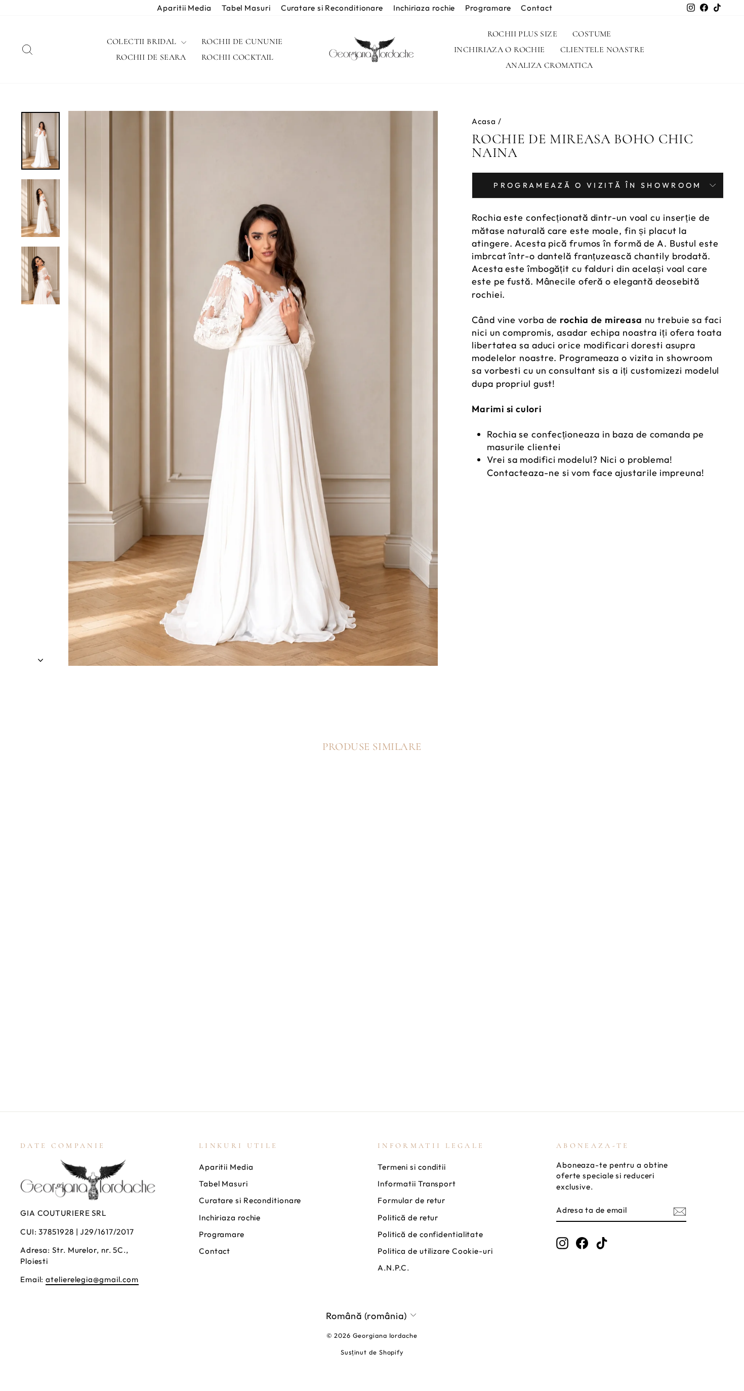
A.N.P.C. (393, 1268)
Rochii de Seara (151, 57)
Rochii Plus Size (522, 34)
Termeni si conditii (412, 1167)
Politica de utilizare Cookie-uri (435, 1251)
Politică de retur (408, 1217)
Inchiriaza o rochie (499, 50)
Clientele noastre (602, 50)
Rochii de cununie (242, 41)
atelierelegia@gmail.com (92, 1279)
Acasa (484, 121)
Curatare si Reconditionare (332, 8)
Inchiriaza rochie (424, 8)
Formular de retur (411, 1200)
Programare (488, 8)
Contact (536, 8)
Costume (591, 34)
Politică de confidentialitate (430, 1234)
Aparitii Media (184, 8)
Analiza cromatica (549, 65)
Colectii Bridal (143, 41)
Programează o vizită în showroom (597, 185)
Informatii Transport (417, 1183)
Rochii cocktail (237, 57)
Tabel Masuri (246, 8)
